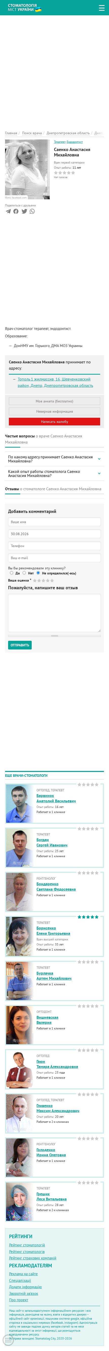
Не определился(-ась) (59, 573)
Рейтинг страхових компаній (32, 1258)
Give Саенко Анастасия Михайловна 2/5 (39, 580)
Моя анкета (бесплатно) (54, 401)
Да (17, 573)
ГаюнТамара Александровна (57, 1064)
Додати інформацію (25, 1286)
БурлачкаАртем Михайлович (54, 976)
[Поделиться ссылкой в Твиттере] (24, 212)
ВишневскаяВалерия (47, 1020)
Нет (31, 573)
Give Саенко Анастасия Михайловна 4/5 (48, 580)
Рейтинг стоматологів (27, 1251)
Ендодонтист (75, 142)
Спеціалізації (20, 1280)
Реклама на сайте (23, 1273)
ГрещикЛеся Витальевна (52, 1196)
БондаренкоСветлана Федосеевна (56, 886)
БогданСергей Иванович (52, 842)
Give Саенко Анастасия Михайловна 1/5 (35, 580)
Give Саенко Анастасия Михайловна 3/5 (44, 580)
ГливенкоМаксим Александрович (58, 1108)
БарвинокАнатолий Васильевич (56, 798)
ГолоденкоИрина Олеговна (51, 1152)
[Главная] (28, 7)
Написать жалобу (54, 421)
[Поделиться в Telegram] (8, 212)
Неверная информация (54, 411)
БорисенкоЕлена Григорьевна (53, 930)
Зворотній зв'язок (23, 1293)
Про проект (18, 1299)
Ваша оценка (19, 580)
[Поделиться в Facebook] (16, 212)
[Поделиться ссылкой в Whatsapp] (32, 212)
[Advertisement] (54, 70)
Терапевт (59, 142)
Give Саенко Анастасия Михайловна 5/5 (52, 580)
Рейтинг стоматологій (27, 1245)
